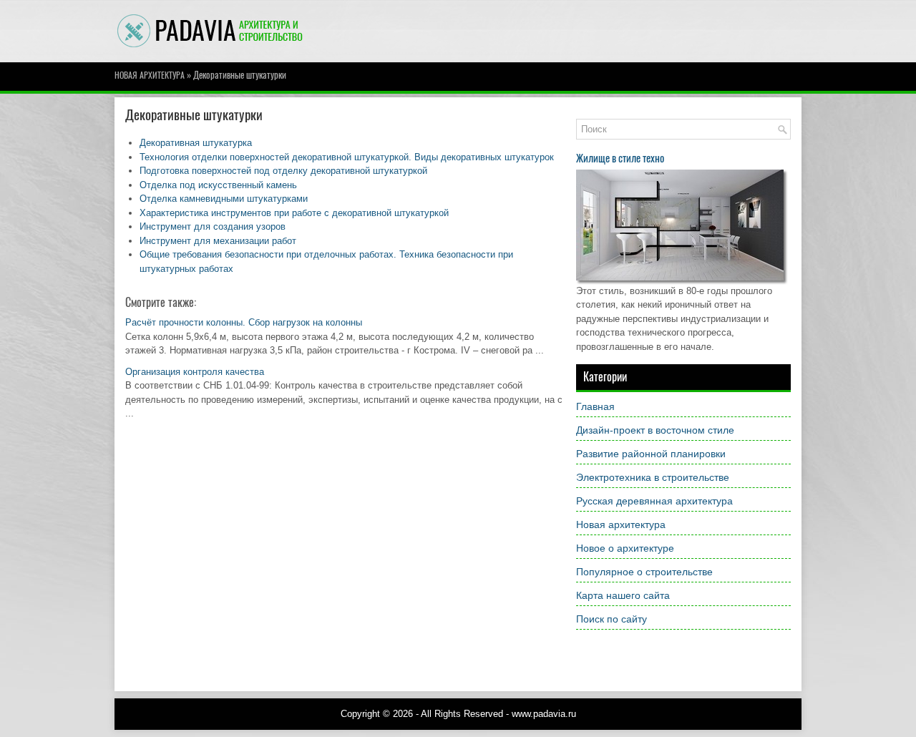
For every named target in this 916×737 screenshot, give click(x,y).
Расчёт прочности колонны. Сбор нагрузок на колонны (243, 322)
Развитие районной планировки (651, 453)
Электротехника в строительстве (652, 477)
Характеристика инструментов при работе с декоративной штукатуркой (294, 213)
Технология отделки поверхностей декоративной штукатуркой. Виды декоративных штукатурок (347, 157)
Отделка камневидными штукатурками (224, 198)
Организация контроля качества (194, 371)
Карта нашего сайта (623, 595)
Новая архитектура (149, 75)
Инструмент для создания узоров (213, 226)
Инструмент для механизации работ (218, 240)
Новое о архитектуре (625, 548)
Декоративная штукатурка (196, 142)
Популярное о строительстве (644, 571)
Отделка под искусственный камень (218, 185)
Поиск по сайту (611, 619)
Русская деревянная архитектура (654, 501)
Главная (595, 406)
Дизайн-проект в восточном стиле (655, 430)
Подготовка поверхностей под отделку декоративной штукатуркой (283, 170)
